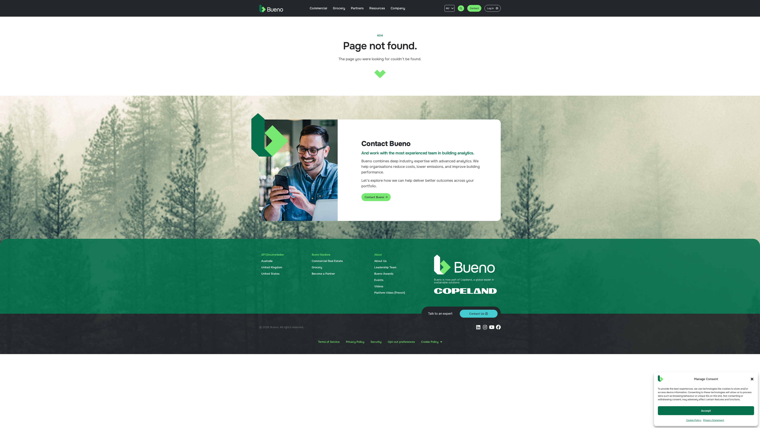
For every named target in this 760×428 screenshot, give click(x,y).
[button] (752, 379)
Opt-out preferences (401, 342)
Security (375, 342)
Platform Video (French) (389, 292)
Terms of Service (329, 342)
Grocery (317, 267)
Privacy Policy (355, 342)
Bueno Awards (383, 273)
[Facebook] (498, 327)
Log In (490, 8)
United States (270, 273)
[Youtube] (491, 327)
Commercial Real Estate (327, 261)
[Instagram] (485, 327)
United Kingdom (271, 267)
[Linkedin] (478, 327)
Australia (267, 261)
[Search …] (461, 8)
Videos (378, 286)
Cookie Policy (693, 420)
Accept (706, 411)
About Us (380, 261)
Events (378, 280)
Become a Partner (323, 273)
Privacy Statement (713, 420)
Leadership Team (385, 267)
